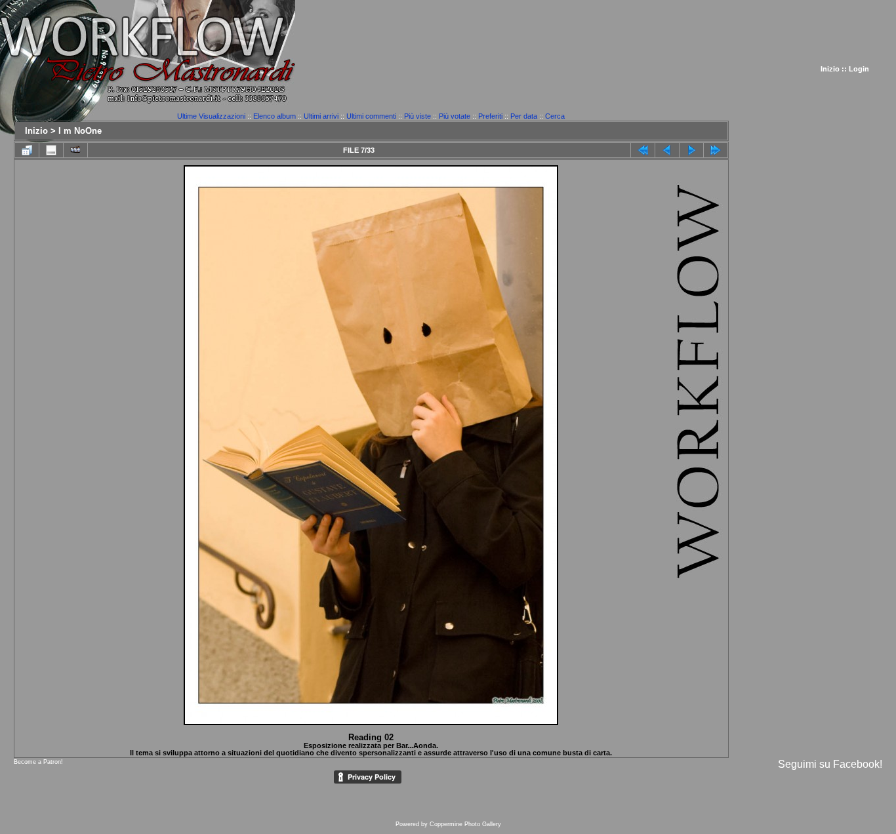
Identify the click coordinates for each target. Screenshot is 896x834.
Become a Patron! (38, 762)
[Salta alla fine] (715, 150)
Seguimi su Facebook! (830, 764)
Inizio (830, 69)
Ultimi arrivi (321, 116)
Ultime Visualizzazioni (211, 116)
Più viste (417, 116)
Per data (523, 116)
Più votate (454, 116)
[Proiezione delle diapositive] (75, 150)
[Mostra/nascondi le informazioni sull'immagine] (51, 150)
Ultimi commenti (371, 116)
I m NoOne (80, 131)
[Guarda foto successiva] (691, 150)
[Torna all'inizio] (643, 150)
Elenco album (274, 116)
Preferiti (490, 116)
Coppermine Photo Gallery (465, 824)
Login (859, 69)
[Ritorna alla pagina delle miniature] (27, 150)
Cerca (555, 116)
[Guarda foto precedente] (667, 150)
